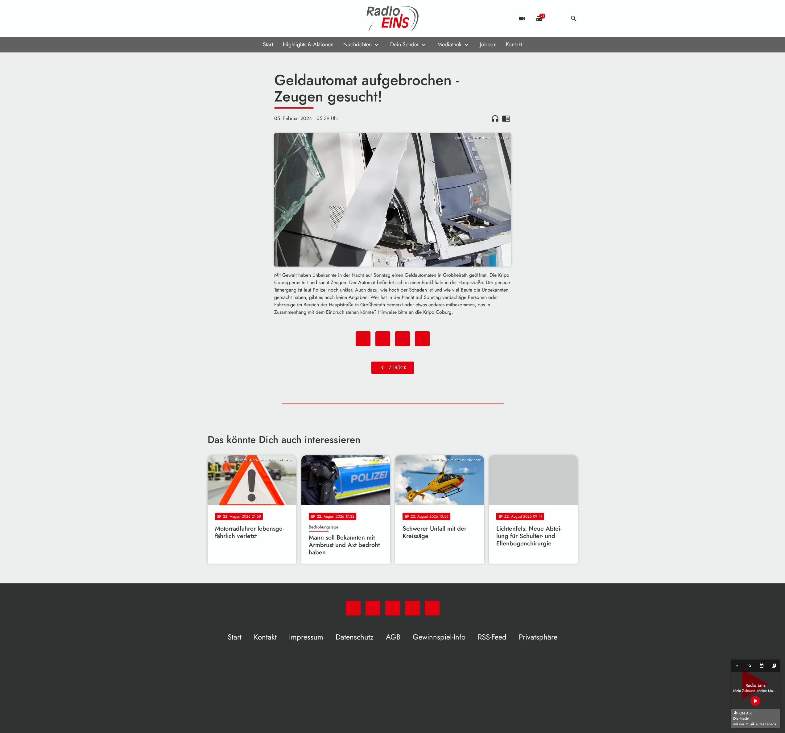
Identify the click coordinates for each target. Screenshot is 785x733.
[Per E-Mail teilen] (422, 338)
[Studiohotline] (263, 18)
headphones (495, 118)
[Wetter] (556, 18)
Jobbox (488, 44)
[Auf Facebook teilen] (363, 338)
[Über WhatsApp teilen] (402, 338)
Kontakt (514, 44)
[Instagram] (238, 18)
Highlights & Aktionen (308, 44)
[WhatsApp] (214, 18)
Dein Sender (404, 44)
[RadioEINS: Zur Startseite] (392, 18)
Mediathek (449, 44)
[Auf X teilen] (382, 338)
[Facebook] (226, 18)
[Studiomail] (251, 18)
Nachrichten (357, 44)
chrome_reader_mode (506, 118)
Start (268, 44)
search (573, 18)
